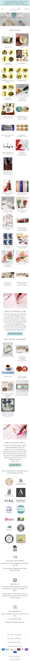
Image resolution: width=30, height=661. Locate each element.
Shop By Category (14, 634)
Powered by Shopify (15, 659)
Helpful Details (15, 638)
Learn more (15, 465)
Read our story (15, 333)
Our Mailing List (14, 646)
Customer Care (14, 642)
